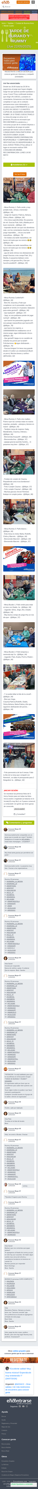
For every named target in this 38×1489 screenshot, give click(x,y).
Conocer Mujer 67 (14, 860)
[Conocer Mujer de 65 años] (6, 829)
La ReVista (5, 1464)
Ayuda (3, 1420)
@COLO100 (11, 908)
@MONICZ (19, 1384)
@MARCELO (11, 1012)
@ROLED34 (11, 1294)
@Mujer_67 (23, 444)
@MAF (9, 906)
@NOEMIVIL (11, 897)
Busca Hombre (6, 1447)
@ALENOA (10, 1281)
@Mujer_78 (18, 235)
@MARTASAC (11, 886)
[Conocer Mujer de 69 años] (6, 1184)
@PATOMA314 (12, 1297)
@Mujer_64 (8, 212)
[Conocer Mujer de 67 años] (6, 860)
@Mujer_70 (8, 346)
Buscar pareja (6, 1444)
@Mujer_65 (8, 243)
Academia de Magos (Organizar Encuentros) (15, 1475)
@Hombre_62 (9, 356)
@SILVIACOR (11, 890)
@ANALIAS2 (11, 1292)
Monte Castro (9, 26)
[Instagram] (26, 1406)
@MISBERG (11, 999)
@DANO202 (11, 1008)
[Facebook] (19, 1406)
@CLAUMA (25, 839)
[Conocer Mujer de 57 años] (6, 874)
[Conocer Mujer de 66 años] (6, 847)
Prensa (4, 1434)
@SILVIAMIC (11, 1288)
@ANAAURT (11, 904)
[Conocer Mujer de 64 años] (6, 958)
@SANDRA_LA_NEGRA (15, 881)
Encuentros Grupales (8, 1461)
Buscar (4, 1416)
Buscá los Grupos (7, 1471)
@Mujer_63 (20, 225)
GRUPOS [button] (19, 11)
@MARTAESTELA (13, 901)
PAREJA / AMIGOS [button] (7, 11)
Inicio (4, 23)
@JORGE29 (11, 1283)
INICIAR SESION (23, 2)
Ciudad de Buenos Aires (25, 23)
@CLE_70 (10, 892)
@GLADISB (10, 1286)
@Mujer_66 (15, 318)
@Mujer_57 (21, 313)
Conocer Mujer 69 (14, 1184)
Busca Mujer (5, 1451)
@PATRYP (10, 888)
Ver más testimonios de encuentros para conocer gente (17, 1390)
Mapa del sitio (6, 1427)
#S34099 (8, 1081)
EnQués (4, 1468)
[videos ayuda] (33, 2)
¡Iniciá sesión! (19, 809)
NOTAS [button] (34, 11)
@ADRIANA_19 (12, 884)
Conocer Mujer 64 (14, 957)
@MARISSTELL (12, 1059)
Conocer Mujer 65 (14, 829)
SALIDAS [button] (27, 11)
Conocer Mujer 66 (14, 846)
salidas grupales (19, 1351)
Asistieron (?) (19, 165)
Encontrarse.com (20, 1481)
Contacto (4, 1430)
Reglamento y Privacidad (9, 1423)
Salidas (11, 23)
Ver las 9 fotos (20, 174)
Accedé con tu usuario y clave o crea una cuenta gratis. (19, 17)
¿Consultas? (20, 814)
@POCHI (10, 1290)
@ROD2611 (11, 910)
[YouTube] (22, 1406)
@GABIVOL (10, 895)
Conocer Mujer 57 (14, 873)
